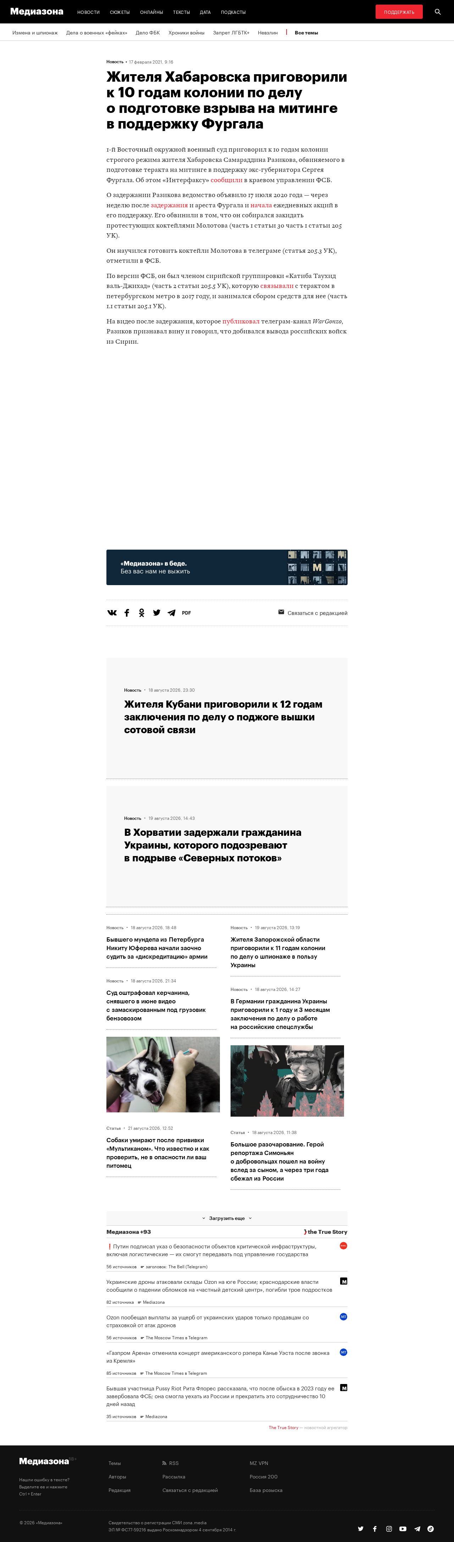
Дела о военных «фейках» (96, 32)
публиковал (241, 322)
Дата (205, 11)
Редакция (120, 1489)
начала (261, 206)
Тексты (181, 11)
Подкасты (233, 11)
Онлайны (152, 11)
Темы (115, 1462)
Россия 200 (264, 1476)
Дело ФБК (148, 32)
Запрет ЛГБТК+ (231, 32)
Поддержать (399, 11)
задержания (169, 206)
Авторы (117, 1476)
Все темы (306, 32)
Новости (88, 11)
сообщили (227, 181)
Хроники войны (186, 32)
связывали (277, 286)
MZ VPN (259, 1462)
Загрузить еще (227, 1218)
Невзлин (268, 32)
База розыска (266, 1489)
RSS (172, 1462)
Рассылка (174, 1476)
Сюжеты (120, 11)
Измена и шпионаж (35, 32)
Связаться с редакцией (318, 612)
